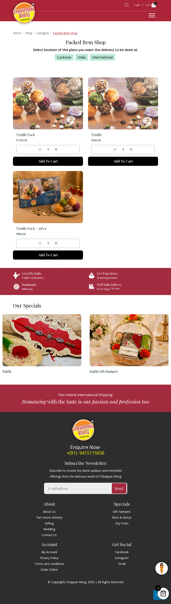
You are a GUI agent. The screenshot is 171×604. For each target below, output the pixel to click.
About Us (49, 512)
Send (119, 488)
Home (17, 33)
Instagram (122, 558)
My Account (49, 552)
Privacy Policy (49, 558)
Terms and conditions (49, 564)
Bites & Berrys (122, 517)
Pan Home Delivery (49, 517)
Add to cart (48, 161)
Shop (28, 33)
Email (122, 564)
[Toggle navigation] (152, 15)
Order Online (49, 569)
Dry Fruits (121, 523)
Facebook (121, 552)
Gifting (49, 523)
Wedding (49, 529)
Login (137, 5)
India (82, 57)
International (102, 57)
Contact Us (49, 535)
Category (42, 33)
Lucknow (64, 57)
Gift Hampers (122, 512)
